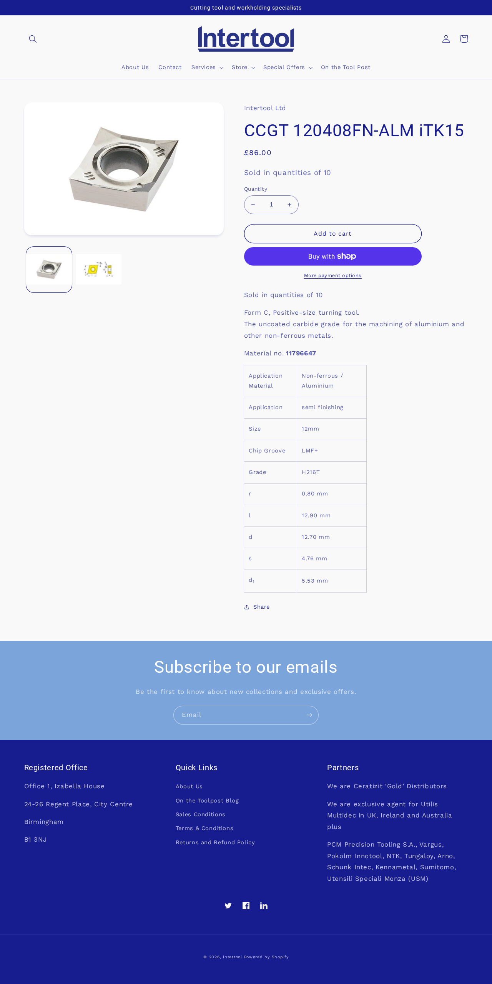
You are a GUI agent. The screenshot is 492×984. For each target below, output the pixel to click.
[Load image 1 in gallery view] (49, 269)
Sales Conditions (201, 814)
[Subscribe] (309, 715)
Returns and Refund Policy (215, 842)
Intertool (232, 956)
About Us (189, 786)
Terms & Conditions (204, 828)
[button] (33, 39)
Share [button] (261, 606)
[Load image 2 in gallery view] (98, 269)
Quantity (255, 189)
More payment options (333, 275)
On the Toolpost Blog (207, 800)
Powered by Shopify (266, 956)
